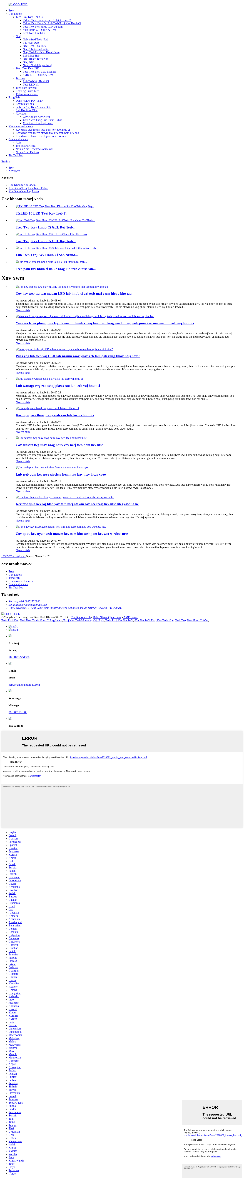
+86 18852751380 (19, 657)
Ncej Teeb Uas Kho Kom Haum (41, 52)
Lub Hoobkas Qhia (27, 110)
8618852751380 (18, 712)
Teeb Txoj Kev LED (27, 68)
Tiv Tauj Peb (16, 155)
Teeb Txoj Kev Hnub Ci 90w (191, 620)
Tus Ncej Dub (31, 42)
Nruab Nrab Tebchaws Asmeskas (34, 148)
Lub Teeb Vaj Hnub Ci (36, 81)
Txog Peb (14, 97)
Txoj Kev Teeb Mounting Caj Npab (83, 620)
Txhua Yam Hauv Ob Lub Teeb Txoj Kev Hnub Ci (52, 23)
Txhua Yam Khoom (27, 94)
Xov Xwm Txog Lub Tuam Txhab (42, 119)
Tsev (11, 10)
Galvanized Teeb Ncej (35, 39)
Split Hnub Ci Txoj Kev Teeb (39, 29)
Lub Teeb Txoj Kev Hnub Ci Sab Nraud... (47, 255)
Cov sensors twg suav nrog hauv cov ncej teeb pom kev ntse (59, 445)
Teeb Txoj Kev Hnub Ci (29, 16)
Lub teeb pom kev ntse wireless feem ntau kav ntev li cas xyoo (61, 474)
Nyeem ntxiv (23, 310)
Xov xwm (21, 113)
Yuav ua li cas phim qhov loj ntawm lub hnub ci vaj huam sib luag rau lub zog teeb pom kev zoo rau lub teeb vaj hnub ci (105, 323)
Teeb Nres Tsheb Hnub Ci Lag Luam (41, 620)
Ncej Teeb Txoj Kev (34, 45)
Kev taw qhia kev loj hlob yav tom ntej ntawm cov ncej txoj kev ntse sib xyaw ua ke (77, 504)
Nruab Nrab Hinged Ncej (37, 65)
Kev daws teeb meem (21, 126)
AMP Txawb (130, 617)
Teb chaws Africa (26, 145)
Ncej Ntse (28, 62)
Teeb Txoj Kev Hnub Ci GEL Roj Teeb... (46, 227)
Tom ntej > (16, 556)
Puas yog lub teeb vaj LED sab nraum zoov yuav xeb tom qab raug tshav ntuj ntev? (78, 356)
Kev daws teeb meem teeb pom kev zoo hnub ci (43, 129)
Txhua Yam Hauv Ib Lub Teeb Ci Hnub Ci (47, 20)
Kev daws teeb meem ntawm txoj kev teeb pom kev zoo (47, 132)
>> (24, 556)
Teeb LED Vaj (31, 84)
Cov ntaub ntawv (18, 139)
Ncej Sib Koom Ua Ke (36, 49)
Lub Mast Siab (31, 55)
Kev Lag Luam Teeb (27, 91)
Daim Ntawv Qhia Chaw (107, 617)
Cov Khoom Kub (81, 617)
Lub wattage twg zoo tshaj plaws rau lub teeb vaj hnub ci (58, 386)
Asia (18, 142)
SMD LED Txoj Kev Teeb (38, 74)
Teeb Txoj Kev (9, 620)
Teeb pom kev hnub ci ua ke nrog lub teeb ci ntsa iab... (56, 269)
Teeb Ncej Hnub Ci (34, 33)
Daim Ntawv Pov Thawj (30, 100)
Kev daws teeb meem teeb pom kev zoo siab (41, 136)
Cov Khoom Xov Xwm (36, 116)
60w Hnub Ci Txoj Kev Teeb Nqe (154, 620)
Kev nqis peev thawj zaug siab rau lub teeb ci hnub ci (55, 415)
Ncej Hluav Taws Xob (35, 58)
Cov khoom (15, 13)
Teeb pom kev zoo (26, 87)
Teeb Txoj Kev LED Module (39, 71)
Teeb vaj (20, 78)
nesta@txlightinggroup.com (24, 684)
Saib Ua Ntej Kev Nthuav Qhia (33, 107)
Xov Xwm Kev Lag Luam (38, 123)
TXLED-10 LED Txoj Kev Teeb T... (42, 213)
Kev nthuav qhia (25, 103)
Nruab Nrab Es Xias (27, 152)
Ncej (18, 36)
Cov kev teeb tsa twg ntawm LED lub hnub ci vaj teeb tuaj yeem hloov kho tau (74, 293)
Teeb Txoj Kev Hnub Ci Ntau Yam (43, 26)
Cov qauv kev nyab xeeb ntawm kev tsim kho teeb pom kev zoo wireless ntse (72, 534)
